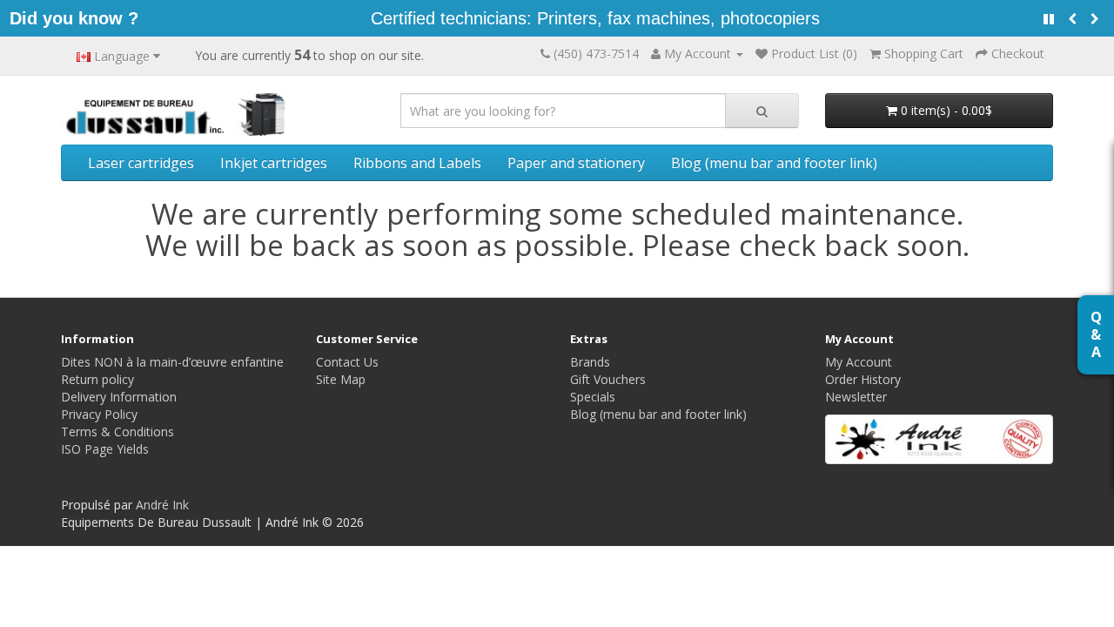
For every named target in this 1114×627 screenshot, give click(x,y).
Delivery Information (119, 396)
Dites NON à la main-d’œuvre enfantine (172, 362)
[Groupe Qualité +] (939, 439)
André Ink (162, 504)
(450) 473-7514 (596, 53)
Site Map (341, 379)
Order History (863, 379)
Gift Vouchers (608, 379)
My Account (858, 362)
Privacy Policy (99, 414)
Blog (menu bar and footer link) (774, 162)
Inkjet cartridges (273, 162)
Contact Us (347, 362)
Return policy (97, 379)
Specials (592, 396)
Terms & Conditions (117, 431)
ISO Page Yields (105, 449)
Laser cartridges (141, 162)
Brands (590, 362)
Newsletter (856, 396)
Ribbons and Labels (417, 162)
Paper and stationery (576, 162)
